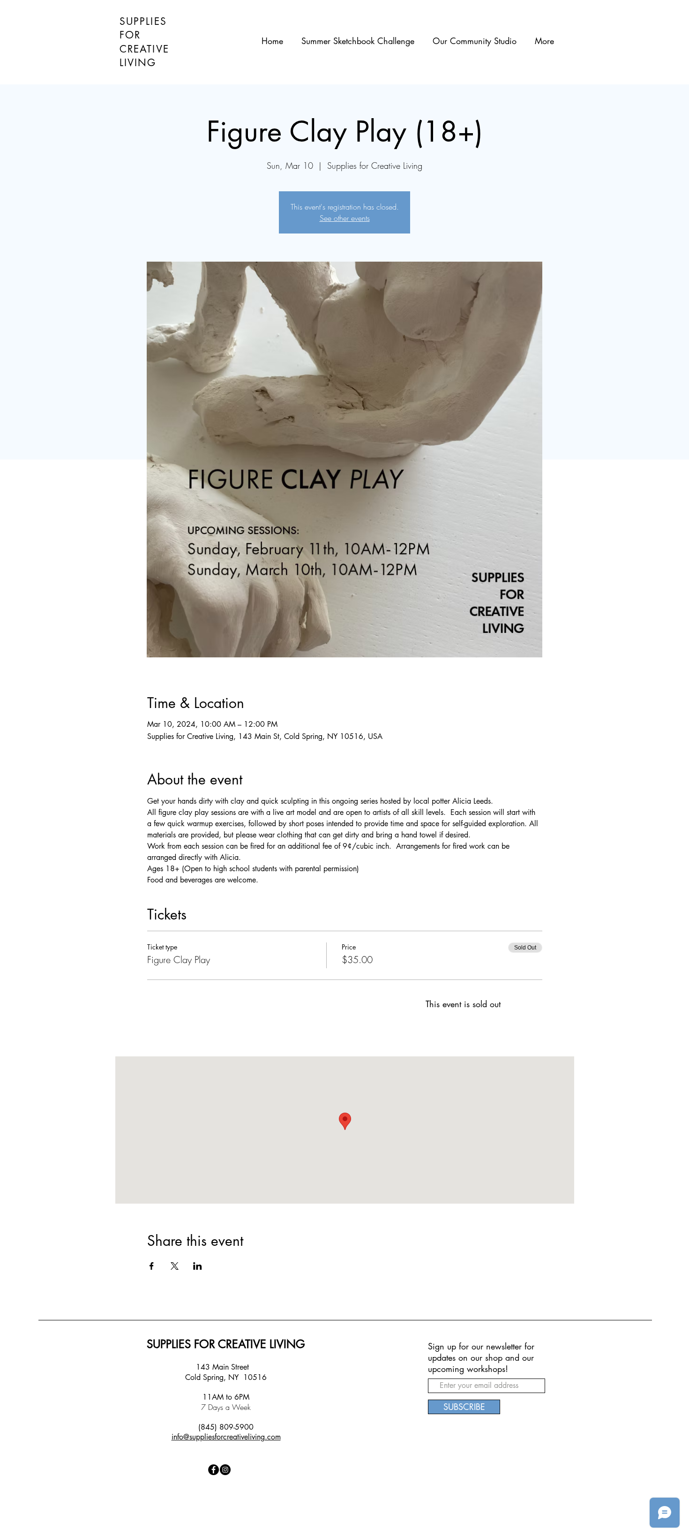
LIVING (138, 62)
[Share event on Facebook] (151, 1266)
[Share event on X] (174, 1266)
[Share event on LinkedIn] (197, 1266)
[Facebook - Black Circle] (213, 1469)
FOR (130, 35)
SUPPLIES (143, 21)
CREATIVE (144, 49)
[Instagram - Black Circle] (225, 1469)
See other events (345, 218)
